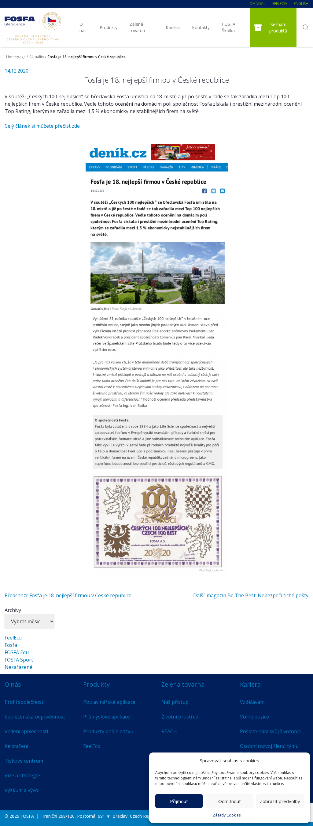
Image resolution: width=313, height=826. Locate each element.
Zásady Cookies (227, 815)
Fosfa (11, 645)
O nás (83, 27)
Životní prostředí (180, 716)
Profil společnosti (25, 702)
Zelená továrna (137, 27)
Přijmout (179, 801)
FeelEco (279, 3)
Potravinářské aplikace (109, 702)
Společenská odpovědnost (35, 716)
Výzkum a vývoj (22, 790)
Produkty (108, 27)
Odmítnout (229, 801)
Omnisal (257, 3)
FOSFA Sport (19, 659)
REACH (169, 731)
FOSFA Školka (228, 27)
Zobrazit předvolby (280, 801)
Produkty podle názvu (108, 731)
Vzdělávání (252, 702)
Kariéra (173, 27)
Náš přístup (175, 702)
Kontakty (201, 27)
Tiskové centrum (24, 760)
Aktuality (36, 56)
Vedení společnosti (26, 731)
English (301, 3)
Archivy (13, 610)
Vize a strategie (22, 775)
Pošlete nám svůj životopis (270, 731)
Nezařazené (18, 667)
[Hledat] (305, 27)
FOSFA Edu (17, 652)
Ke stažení (16, 746)
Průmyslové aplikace (106, 716)
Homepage (16, 56)
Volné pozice (254, 716)
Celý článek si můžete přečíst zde (42, 126)
